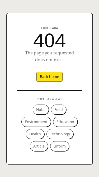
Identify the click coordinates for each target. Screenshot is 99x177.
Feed (58, 109)
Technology (60, 133)
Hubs (40, 109)
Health (35, 133)
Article (39, 146)
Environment (36, 121)
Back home (49, 76)
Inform (60, 146)
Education (65, 121)
